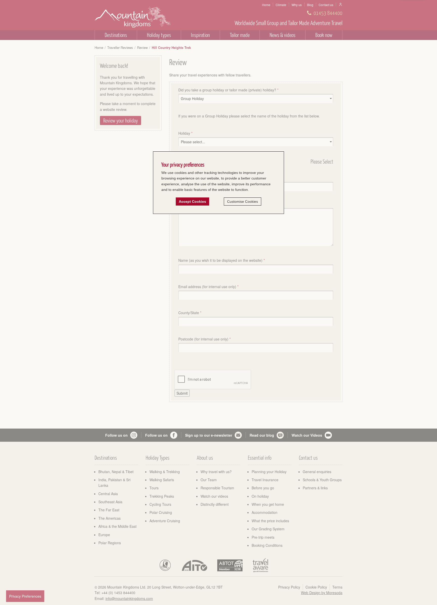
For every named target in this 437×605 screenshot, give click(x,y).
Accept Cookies (192, 201)
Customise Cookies (242, 201)
